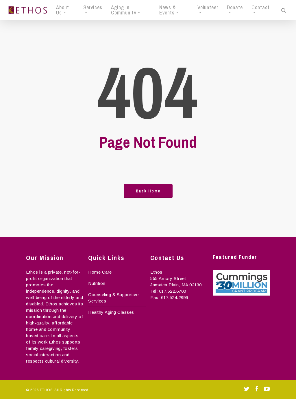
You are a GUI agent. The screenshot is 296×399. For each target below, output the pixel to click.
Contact (260, 8)
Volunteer (207, 8)
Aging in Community (123, 10)
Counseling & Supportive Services (113, 297)
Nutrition (97, 283)
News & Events (167, 10)
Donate (235, 8)
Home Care (100, 272)
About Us (62, 10)
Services (92, 8)
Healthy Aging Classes (111, 312)
